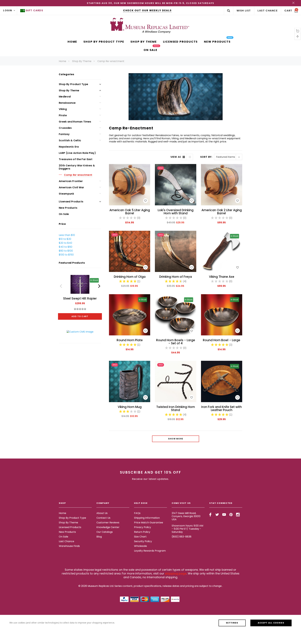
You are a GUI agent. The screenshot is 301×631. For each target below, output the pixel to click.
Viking (63, 109)
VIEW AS (175, 157)
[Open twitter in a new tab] (217, 515)
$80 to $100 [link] (66, 251)
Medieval (65, 96)
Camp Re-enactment (110, 61)
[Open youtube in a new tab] (224, 515)
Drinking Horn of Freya (175, 277)
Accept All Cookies (271, 622)
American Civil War (71, 187)
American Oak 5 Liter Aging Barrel (129, 211)
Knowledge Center (107, 527)
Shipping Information (147, 518)
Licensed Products (71, 201)
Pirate (63, 115)
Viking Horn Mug (130, 407)
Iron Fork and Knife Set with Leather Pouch (221, 408)
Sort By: (206, 157)
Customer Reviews (107, 522)
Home (62, 61)
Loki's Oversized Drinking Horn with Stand (175, 211)
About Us (102, 513)
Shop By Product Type (73, 84)
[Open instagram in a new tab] (238, 515)
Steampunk (66, 194)
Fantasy (64, 134)
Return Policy (142, 532)
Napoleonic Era (69, 147)
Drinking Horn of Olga (129, 277)
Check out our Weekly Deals (147, 10)
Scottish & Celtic (70, 140)
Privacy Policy (142, 527)
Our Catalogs (104, 532)
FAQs (137, 513)
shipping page (176, 573)
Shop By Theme (81, 61)
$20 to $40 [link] (65, 243)
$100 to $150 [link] (66, 254)
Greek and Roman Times (75, 121)
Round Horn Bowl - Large (221, 340)
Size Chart (140, 536)
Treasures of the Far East (75, 159)
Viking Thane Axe (221, 277)
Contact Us (103, 518)
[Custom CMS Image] (80, 332)
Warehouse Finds (69, 546)
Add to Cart (79, 316)
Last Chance (66, 541)
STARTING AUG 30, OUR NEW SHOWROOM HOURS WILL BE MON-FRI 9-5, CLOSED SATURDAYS (150, 3)
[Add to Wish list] (145, 200)
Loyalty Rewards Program (150, 551)
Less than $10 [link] (67, 235)
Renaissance (67, 103)
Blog (99, 536)
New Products (68, 208)
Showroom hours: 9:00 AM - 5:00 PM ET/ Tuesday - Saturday (187, 529)
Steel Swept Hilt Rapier (80, 298)
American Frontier (71, 181)
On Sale (64, 214)
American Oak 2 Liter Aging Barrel (221, 211)
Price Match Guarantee (148, 522)
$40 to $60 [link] (65, 247)
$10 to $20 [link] (65, 239)
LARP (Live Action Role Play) (77, 153)
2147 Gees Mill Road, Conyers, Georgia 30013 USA (186, 516)
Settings (232, 622)
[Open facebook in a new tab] (210, 515)
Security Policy (143, 541)
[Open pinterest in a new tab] (231, 515)
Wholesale (140, 546)
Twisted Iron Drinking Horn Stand (175, 408)
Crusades (65, 128)
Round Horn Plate (130, 340)
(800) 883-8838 (181, 536)
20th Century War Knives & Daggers (77, 167)
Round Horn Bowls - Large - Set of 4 (175, 341)
